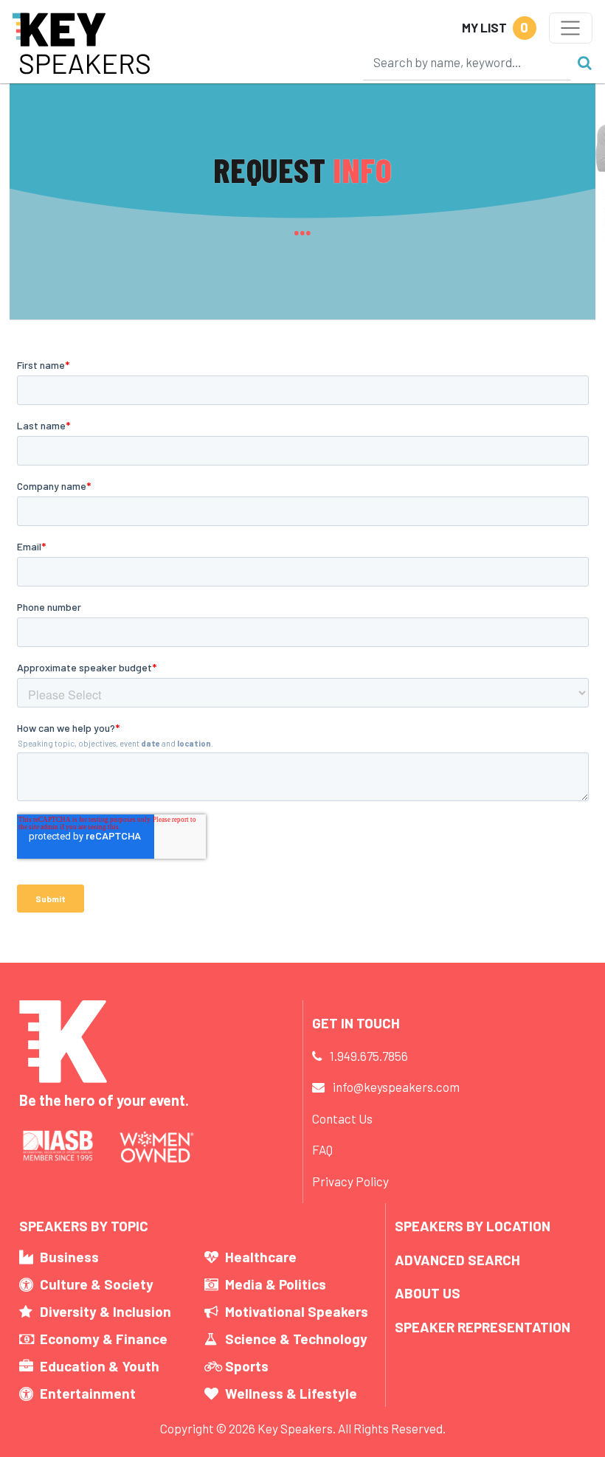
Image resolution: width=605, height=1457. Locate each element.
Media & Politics (275, 1284)
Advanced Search (457, 1259)
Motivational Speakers (296, 1311)
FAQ (322, 1149)
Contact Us (342, 1118)
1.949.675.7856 (369, 1055)
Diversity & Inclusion (105, 1311)
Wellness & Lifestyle (291, 1393)
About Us (427, 1292)
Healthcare (261, 1256)
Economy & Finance (103, 1338)
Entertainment (88, 1393)
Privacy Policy (350, 1181)
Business (69, 1256)
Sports (247, 1365)
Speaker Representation (482, 1326)
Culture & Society (96, 1284)
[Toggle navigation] (570, 28)
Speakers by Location (472, 1225)
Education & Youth (99, 1365)
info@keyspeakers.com (396, 1086)
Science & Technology (296, 1338)
